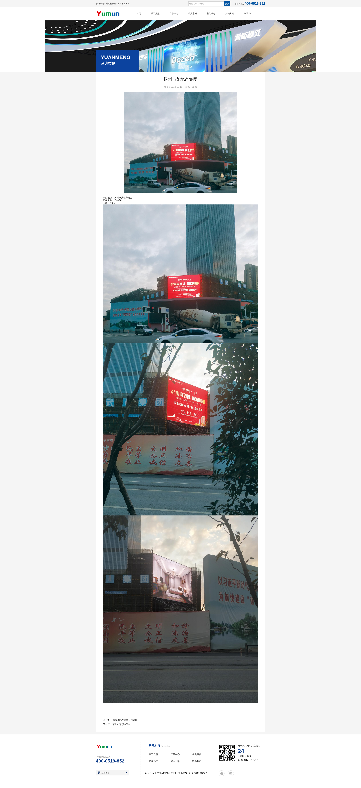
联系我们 (248, 13)
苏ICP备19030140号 (198, 773)
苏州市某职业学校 (122, 724)
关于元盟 (155, 13)
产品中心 (174, 13)
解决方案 (229, 13)
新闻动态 (211, 13)
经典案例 (192, 13)
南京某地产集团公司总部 (125, 720)
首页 (139, 13)
